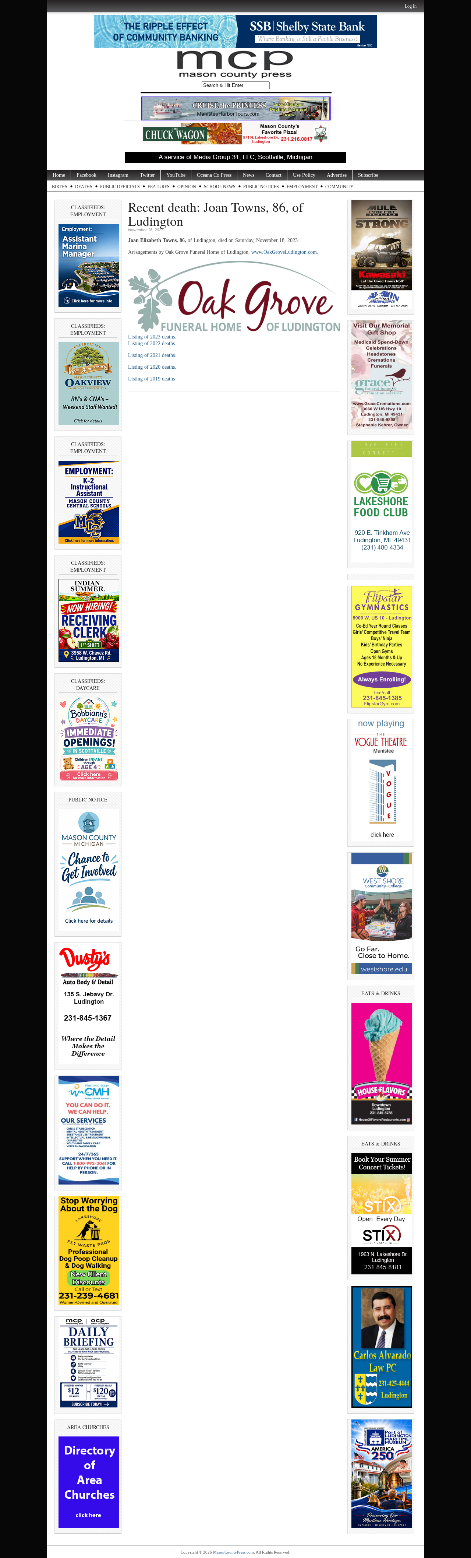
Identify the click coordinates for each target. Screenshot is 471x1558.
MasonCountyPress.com (233, 1552)
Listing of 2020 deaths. (152, 367)
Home (59, 175)
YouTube (175, 175)
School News (220, 186)
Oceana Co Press (214, 175)
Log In (411, 6)
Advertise (337, 175)
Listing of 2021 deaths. (152, 355)
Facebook (86, 175)
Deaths (83, 186)
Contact (273, 175)
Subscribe (368, 175)
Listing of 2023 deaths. (152, 337)
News (248, 175)
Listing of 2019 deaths (151, 379)
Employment (302, 186)
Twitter (147, 175)
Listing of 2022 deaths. (152, 343)
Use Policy (304, 175)
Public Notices (261, 186)
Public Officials (120, 186)
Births (59, 186)
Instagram (118, 175)
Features (159, 186)
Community (339, 186)
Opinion (186, 186)
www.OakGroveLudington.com (284, 252)
